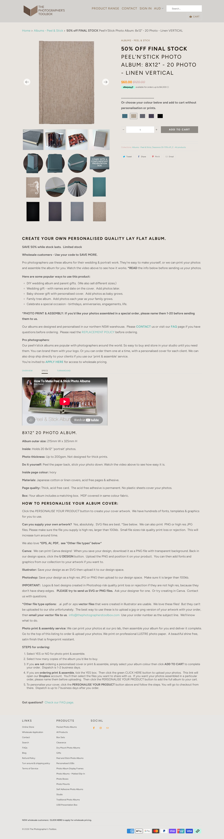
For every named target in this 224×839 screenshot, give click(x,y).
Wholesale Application (32, 732)
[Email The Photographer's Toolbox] (107, 727)
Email (171, 156)
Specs (45, 370)
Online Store (28, 727)
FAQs (24, 747)
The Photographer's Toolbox (43, 829)
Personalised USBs (65, 763)
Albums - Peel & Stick (135, 40)
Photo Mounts (63, 784)
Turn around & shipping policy (36, 763)
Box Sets (60, 737)
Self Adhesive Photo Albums (69, 789)
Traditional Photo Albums (68, 799)
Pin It (157, 156)
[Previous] (27, 82)
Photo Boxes (62, 779)
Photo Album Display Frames (70, 768)
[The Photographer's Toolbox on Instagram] (100, 727)
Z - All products (179, 147)
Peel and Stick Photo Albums (70, 758)
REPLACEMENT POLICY (98, 332)
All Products (62, 732)
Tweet (129, 156)
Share (143, 156)
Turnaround (64, 370)
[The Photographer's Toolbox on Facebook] (93, 727)
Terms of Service (30, 768)
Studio (59, 794)
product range (105, 8)
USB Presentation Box (66, 805)
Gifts (58, 753)
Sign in (146, 8)
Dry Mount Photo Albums (68, 747)
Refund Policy (28, 758)
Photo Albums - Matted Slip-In (70, 773)
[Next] (105, 82)
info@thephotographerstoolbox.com (94, 615)
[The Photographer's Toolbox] (44, 9)
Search (25, 742)
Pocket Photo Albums (66, 727)
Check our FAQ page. (59, 702)
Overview (27, 370)
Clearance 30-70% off (161, 147)
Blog (24, 753)
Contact (129, 8)
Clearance (61, 742)
